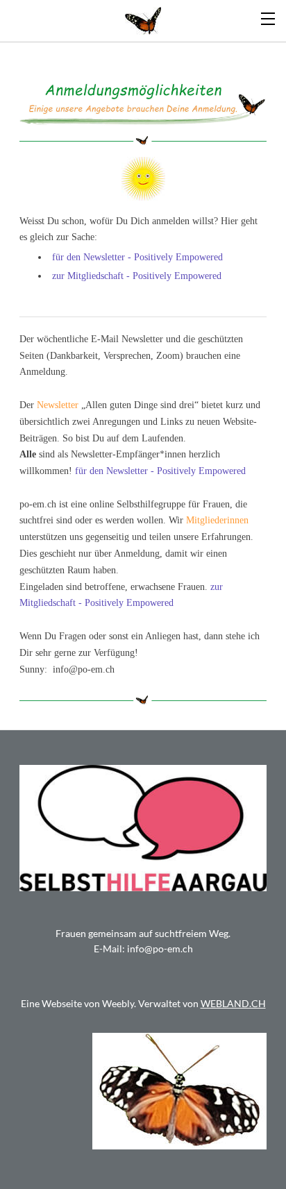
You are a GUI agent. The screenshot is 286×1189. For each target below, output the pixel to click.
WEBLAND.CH (233, 1003)
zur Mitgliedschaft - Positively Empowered (136, 276)
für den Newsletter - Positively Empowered (137, 257)
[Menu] (268, 17)
